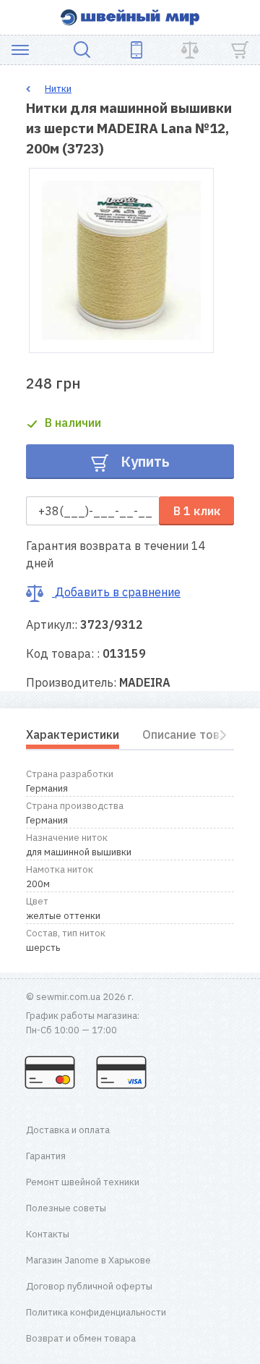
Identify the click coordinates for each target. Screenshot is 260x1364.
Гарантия (46, 1156)
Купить (143, 461)
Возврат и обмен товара (81, 1338)
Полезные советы (66, 1208)
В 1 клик (196, 511)
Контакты (47, 1234)
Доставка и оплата (68, 1130)
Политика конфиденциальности (96, 1312)
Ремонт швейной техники (82, 1182)
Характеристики (72, 734)
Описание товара (191, 734)
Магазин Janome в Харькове (88, 1260)
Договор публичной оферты (89, 1286)
